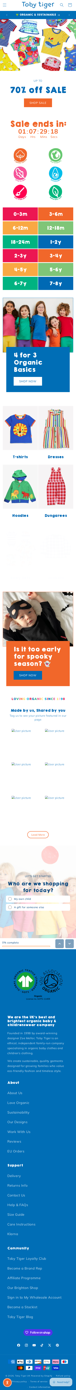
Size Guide (16, 1214)
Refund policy (63, 1375)
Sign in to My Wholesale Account (34, 1297)
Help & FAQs (17, 1205)
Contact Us (16, 1195)
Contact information (39, 1387)
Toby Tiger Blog (20, 1317)
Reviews (14, 1141)
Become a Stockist (22, 1307)
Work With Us (18, 1132)
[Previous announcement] (7, 15)
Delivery (14, 1176)
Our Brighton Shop (22, 1288)
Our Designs (17, 1122)
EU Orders (15, 1151)
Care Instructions (21, 1224)
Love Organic (18, 1103)
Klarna (12, 1234)
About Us (15, 1093)
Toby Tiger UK (22, 1375)
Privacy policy (19, 1381)
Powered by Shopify (42, 1375)
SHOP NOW (28, 381)
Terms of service (38, 1381)
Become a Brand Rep (24, 1268)
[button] (5, 5)
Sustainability (18, 1112)
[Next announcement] (69, 15)
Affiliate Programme (24, 1278)
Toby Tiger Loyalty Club (26, 1258)
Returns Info (17, 1185)
